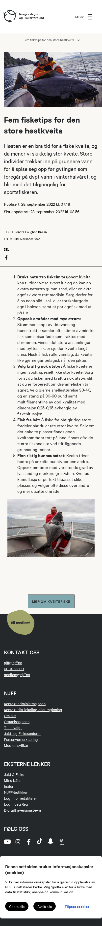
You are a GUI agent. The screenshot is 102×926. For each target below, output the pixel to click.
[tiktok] (40, 841)
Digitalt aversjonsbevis (23, 810)
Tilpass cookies (77, 906)
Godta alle (17, 906)
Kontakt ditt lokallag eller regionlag (33, 709)
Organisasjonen (16, 721)
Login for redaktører (20, 798)
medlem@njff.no (17, 674)
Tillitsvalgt (13, 727)
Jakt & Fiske (14, 774)
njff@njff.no (13, 662)
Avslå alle (44, 906)
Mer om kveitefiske (51, 601)
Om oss (10, 715)
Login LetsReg (16, 804)
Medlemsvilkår (16, 745)
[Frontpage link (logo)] (9, 17)
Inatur (8, 786)
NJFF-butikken (16, 792)
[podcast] (61, 841)
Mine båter (13, 780)
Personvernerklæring (21, 739)
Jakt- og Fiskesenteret (22, 733)
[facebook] (29, 841)
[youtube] (7, 841)
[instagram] (18, 841)
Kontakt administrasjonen (25, 703)
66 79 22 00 (14, 668)
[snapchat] (50, 841)
